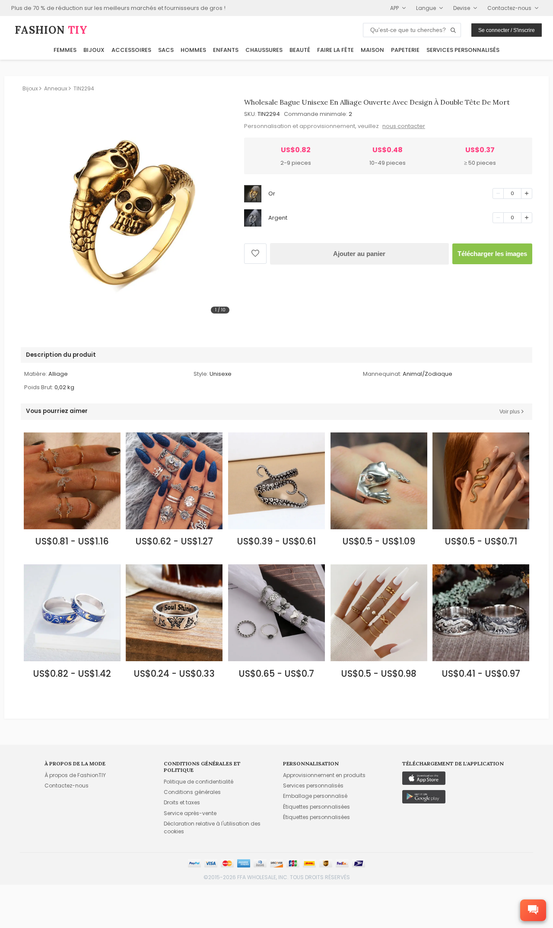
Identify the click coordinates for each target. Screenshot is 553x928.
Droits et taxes (182, 802)
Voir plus (509, 412)
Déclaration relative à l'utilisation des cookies (212, 827)
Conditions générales (192, 792)
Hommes (193, 50)
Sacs (166, 50)
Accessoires (131, 50)
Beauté (299, 50)
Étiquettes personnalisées (316, 806)
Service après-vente (190, 813)
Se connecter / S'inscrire (506, 30)
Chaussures (264, 50)
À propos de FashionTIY (75, 775)
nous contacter (403, 126)
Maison (372, 50)
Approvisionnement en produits (324, 775)
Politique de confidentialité (198, 781)
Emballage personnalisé (315, 796)
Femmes (65, 50)
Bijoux (94, 50)
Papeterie (405, 50)
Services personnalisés (462, 50)
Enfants (225, 50)
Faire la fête (335, 50)
